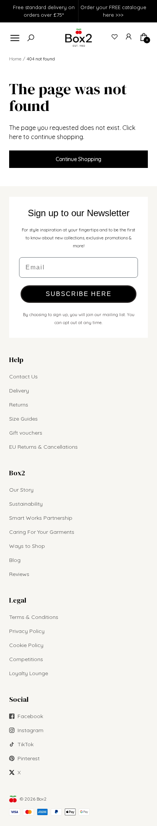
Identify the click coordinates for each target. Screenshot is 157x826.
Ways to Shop (27, 546)
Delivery (19, 390)
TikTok (26, 744)
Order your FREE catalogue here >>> (113, 11)
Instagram (30, 730)
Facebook (30, 716)
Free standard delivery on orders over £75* (44, 11)
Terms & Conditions (33, 617)
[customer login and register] (129, 37)
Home (15, 59)
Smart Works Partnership (40, 517)
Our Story (21, 489)
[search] (31, 38)
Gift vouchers (25, 432)
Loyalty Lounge (28, 673)
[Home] (78, 37)
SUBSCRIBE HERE (79, 294)
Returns (18, 404)
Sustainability (26, 503)
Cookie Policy (26, 645)
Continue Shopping (78, 159)
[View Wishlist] (115, 36)
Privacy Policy (27, 631)
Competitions (26, 659)
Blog (15, 560)
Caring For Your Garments (41, 532)
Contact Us (23, 376)
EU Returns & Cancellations (43, 446)
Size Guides (23, 418)
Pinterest (29, 758)
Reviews (19, 574)
